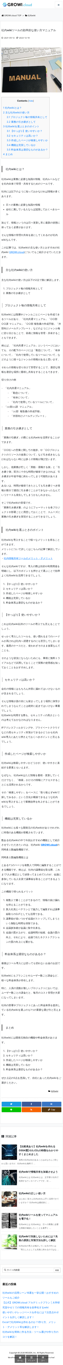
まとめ (8, 154)
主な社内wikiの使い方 (16, 112)
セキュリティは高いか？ (22, 135)
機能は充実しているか (21, 145)
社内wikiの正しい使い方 (32, 1193)
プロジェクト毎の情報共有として (27, 117)
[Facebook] (31, 1104)
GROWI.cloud (16, 252)
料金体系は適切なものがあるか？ (27, 149)
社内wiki (31, 15)
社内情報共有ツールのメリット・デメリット (28, 558)
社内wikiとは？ (12, 107)
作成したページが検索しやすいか (27, 140)
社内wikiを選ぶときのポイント (21, 126)
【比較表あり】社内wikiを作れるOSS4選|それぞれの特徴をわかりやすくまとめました (38, 1150)
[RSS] (31, 1109)
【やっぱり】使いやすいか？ (24, 130)
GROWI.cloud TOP (12, 15)
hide (31, 101)
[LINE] (11, 1109)
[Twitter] (11, 1104)
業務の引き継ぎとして (21, 121)
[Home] (17, 4)
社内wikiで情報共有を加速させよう (38, 1171)
